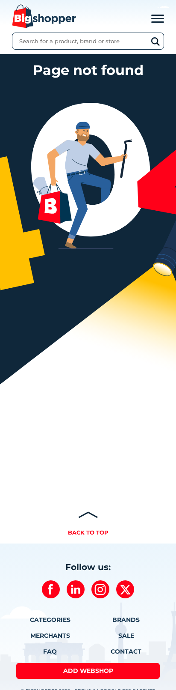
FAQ (50, 651)
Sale (126, 635)
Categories (50, 620)
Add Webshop (88, 671)
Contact (126, 651)
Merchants (50, 635)
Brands (126, 620)
